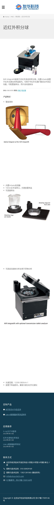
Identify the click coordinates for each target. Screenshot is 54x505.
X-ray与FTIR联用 (9, 431)
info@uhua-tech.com (15, 476)
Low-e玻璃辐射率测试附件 (15, 414)
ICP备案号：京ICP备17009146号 (19, 480)
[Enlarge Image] (27, 60)
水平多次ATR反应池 (13, 409)
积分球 (23, 90)
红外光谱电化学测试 (11, 438)
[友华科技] (27, 7)
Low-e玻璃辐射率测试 (11, 444)
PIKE (19, 90)
